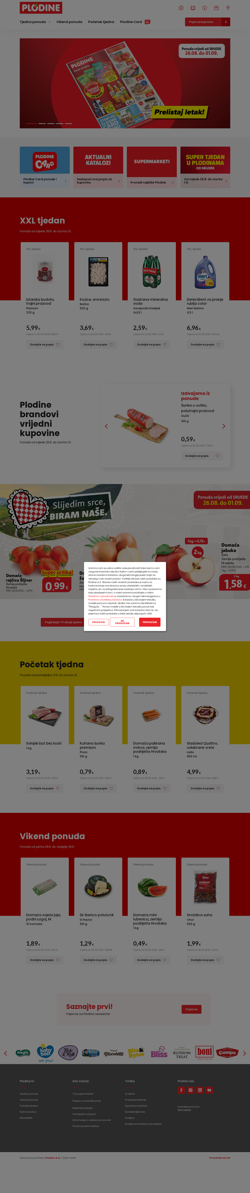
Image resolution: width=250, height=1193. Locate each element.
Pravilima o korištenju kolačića (105, 599)
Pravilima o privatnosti (100, 596)
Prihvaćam (150, 622)
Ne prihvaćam (122, 622)
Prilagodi (98, 622)
